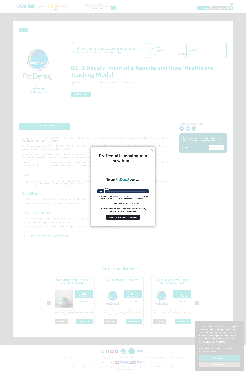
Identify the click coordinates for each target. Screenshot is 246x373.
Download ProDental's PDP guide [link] (123, 217)
